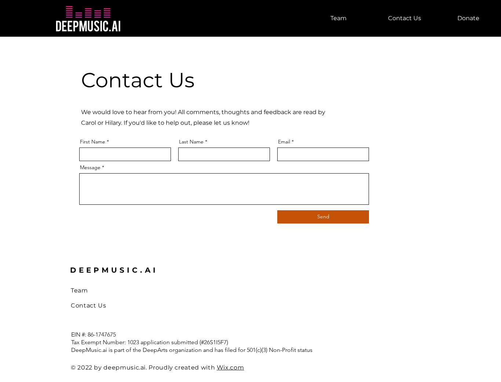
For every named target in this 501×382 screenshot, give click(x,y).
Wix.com (230, 367)
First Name (92, 141)
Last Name (191, 141)
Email (284, 141)
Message (90, 167)
